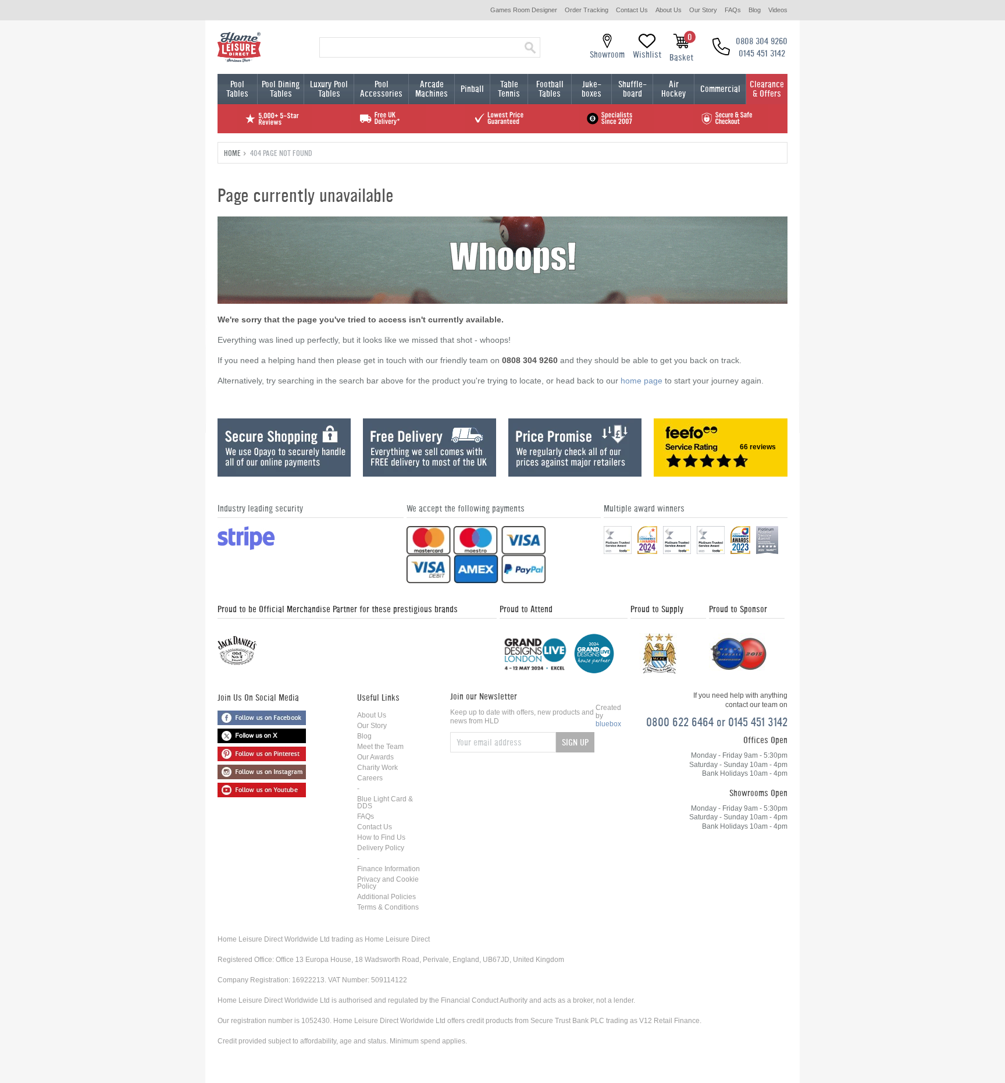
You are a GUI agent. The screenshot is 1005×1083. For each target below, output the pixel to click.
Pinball (472, 89)
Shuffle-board (632, 89)
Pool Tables (237, 89)
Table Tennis (509, 89)
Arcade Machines (431, 89)
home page (641, 380)
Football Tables (550, 89)
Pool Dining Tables (281, 89)
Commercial (720, 89)
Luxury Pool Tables (329, 89)
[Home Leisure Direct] (239, 47)
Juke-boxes (591, 89)
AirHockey (673, 89)
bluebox (608, 724)
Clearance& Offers (767, 89)
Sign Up (575, 742)
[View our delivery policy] (429, 473)
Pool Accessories (381, 89)
